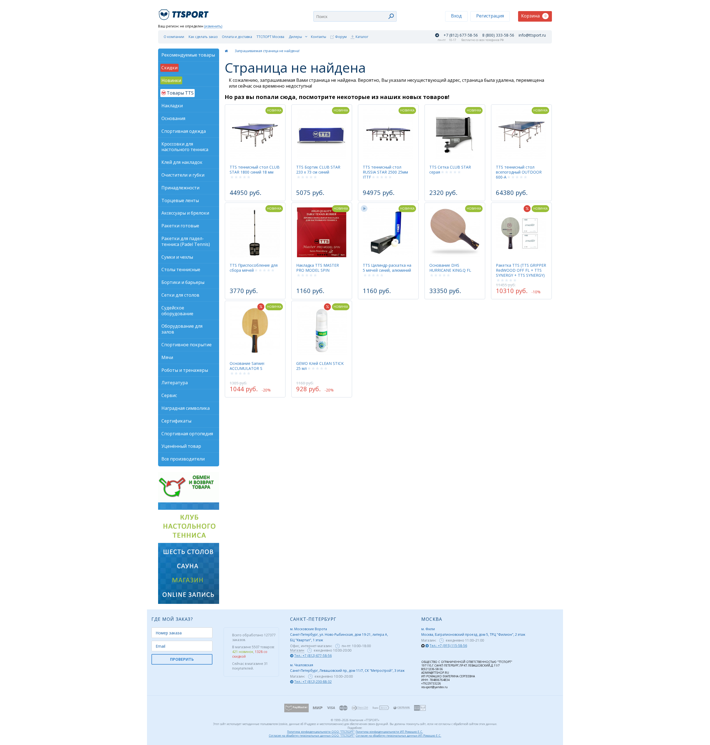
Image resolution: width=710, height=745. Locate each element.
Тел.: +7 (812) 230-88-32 (313, 681)
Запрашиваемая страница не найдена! (267, 51)
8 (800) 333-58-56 (498, 35)
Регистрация (490, 16)
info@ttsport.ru (532, 35)
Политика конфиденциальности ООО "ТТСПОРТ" (321, 732)
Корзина (533, 16)
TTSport (184, 12)
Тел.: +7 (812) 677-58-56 (313, 655)
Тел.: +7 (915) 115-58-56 (448, 645)
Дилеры (295, 36)
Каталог (362, 36)
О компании (174, 36)
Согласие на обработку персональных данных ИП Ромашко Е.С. (398, 736)
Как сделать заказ (203, 36)
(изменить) (213, 26)
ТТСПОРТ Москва (270, 36)
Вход (456, 16)
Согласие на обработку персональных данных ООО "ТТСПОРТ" (312, 736)
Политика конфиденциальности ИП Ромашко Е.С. (389, 732)
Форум (341, 36)
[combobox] (355, 16)
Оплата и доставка (237, 36)
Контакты (318, 36)
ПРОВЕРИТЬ (182, 659)
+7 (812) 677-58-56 (460, 35)
